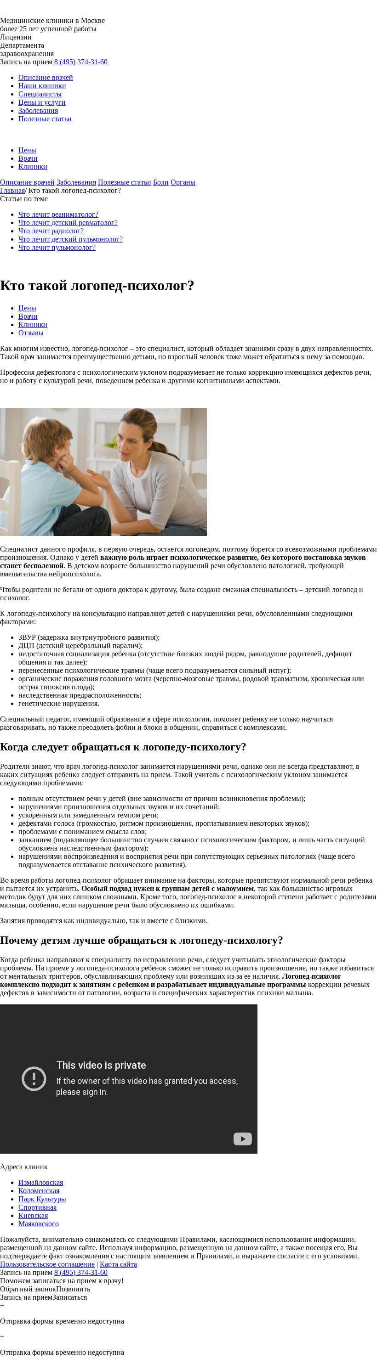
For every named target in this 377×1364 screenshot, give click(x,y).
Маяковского (38, 1224)
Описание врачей (45, 77)
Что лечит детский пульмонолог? (70, 239)
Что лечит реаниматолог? (58, 214)
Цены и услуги (42, 102)
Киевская (33, 1215)
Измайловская (40, 1182)
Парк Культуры (42, 1199)
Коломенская (38, 1191)
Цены (27, 150)
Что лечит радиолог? (51, 231)
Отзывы (31, 333)
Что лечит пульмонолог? (57, 247)
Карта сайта (118, 1264)
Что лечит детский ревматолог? (68, 222)
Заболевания (38, 110)
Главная (12, 190)
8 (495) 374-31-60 (81, 62)
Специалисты (40, 94)
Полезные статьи (45, 119)
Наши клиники (42, 86)
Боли (161, 182)
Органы (183, 182)
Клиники (32, 166)
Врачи (28, 158)
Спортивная (37, 1207)
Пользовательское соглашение (47, 1264)
